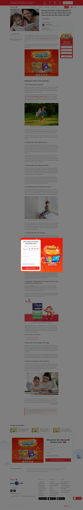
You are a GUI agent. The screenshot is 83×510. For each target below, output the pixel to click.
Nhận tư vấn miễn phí (31, 268)
